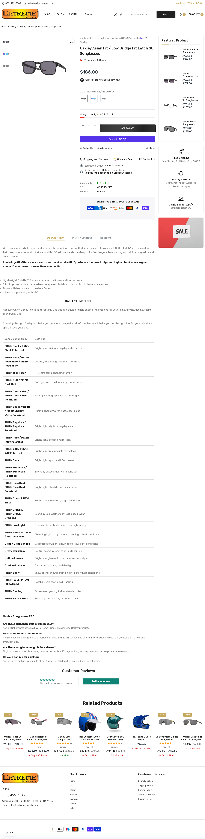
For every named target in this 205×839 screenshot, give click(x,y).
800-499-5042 (13, 3)
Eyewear (74, 799)
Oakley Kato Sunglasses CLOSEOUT (64, 738)
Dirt (71, 785)
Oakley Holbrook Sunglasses (191, 51)
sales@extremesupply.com (41, 3)
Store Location (145, 781)
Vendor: (84, 191)
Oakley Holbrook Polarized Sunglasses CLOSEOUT (38, 738)
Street (73, 790)
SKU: (82, 187)
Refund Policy (145, 790)
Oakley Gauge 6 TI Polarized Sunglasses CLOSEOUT (192, 738)
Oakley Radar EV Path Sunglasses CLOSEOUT (13, 738)
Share (152, 148)
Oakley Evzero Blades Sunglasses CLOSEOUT (167, 738)
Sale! (72, 808)
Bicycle (73, 794)
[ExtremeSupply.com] (20, 14)
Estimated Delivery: (95, 165)
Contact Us (90, 14)
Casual (73, 803)
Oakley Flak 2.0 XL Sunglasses (190, 99)
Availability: (86, 183)
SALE (60, 14)
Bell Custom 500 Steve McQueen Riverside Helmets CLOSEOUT (115, 738)
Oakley (101, 191)
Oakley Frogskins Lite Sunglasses (190, 75)
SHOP (47, 14)
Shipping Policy (145, 785)
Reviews (106, 237)
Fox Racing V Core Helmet (141, 738)
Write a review (101, 681)
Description (56, 237)
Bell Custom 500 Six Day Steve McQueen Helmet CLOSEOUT (89, 738)
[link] (180, 233)
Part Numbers (82, 237)
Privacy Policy (145, 799)
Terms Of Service (146, 794)
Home (4, 26)
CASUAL (73, 14)
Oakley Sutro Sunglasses (189, 123)
